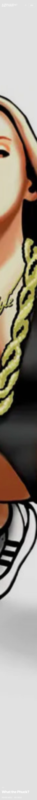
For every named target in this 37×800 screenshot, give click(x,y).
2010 (3, 787)
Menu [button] (31, 5)
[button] (26, 5)
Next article (18, 797)
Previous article (7, 797)
